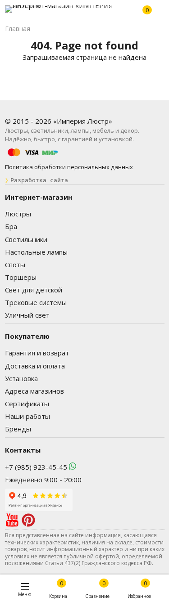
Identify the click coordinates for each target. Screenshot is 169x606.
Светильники (26, 239)
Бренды (18, 428)
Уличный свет (27, 314)
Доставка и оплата (35, 365)
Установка (21, 378)
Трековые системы (36, 302)
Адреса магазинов (34, 390)
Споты (15, 264)
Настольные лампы (36, 251)
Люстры (18, 213)
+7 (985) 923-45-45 (36, 466)
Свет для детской (33, 289)
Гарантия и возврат (37, 352)
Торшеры (21, 277)
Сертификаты (27, 403)
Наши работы (27, 416)
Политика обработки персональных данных (69, 167)
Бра (11, 226)
